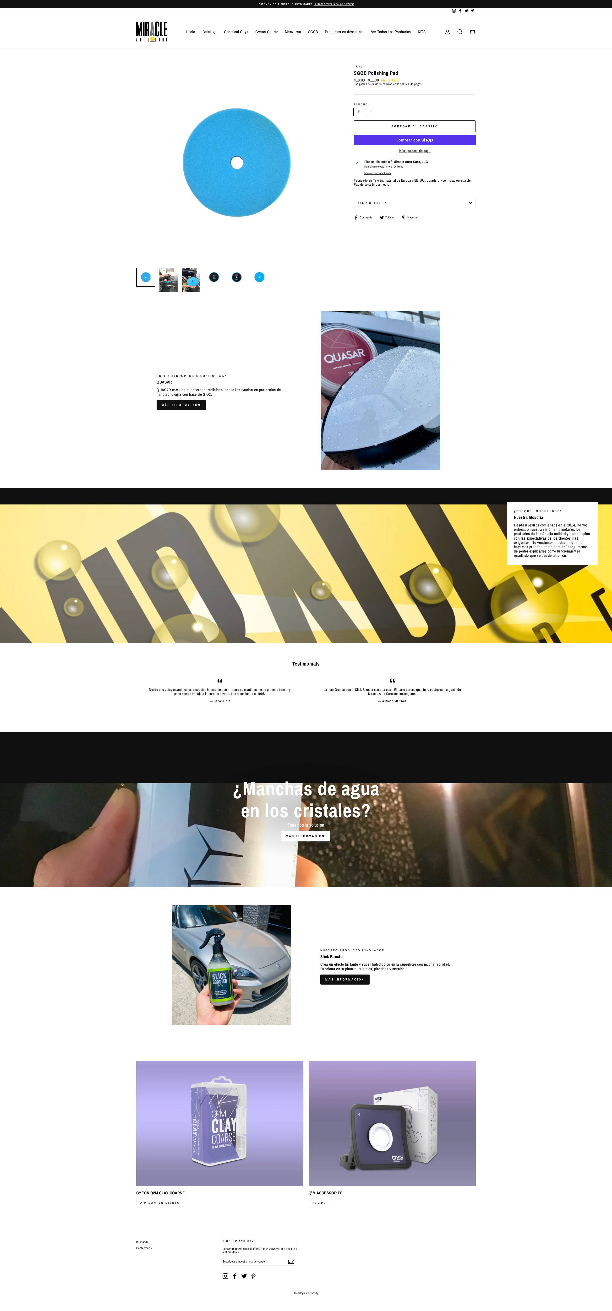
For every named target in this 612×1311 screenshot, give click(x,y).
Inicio (190, 31)
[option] (306, 4)
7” (370, 111)
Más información (181, 405)
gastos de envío (368, 84)
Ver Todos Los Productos (391, 31)
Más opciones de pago (415, 151)
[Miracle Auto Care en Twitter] (244, 1276)
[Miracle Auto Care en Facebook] (235, 1276)
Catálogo (209, 31)
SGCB (313, 31)
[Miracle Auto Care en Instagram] (225, 1276)
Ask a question (372, 203)
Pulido (319, 1203)
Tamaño (361, 104)
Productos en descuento (344, 31)
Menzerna (293, 31)
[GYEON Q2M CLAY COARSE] (219, 1123)
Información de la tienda (377, 173)
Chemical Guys (236, 31)
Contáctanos (144, 1248)
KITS (422, 31)
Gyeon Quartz (266, 31)
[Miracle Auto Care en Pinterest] (253, 1276)
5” (358, 111)
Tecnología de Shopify (306, 1293)
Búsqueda (142, 1242)
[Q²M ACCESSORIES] (392, 1123)
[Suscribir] (291, 1262)
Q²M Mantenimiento (160, 1203)
